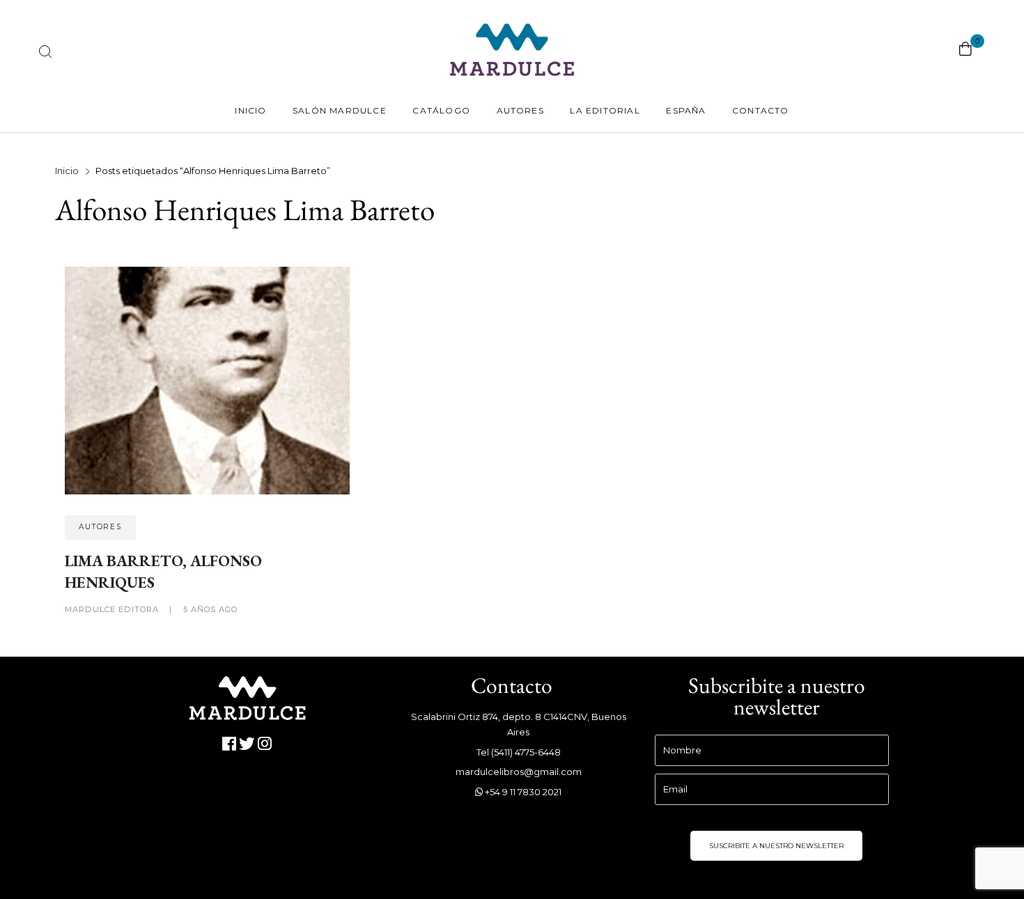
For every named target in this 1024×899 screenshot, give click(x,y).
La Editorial (604, 110)
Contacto (760, 110)
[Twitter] (248, 744)
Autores (520, 110)
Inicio (250, 110)
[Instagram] (265, 744)
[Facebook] (230, 744)
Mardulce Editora (113, 609)
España (686, 110)
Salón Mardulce (340, 110)
